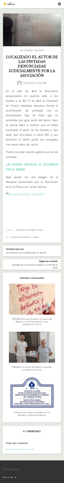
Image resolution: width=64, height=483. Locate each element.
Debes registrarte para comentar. (20, 449)
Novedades (32, 229)
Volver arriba (8, 477)
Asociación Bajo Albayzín (21, 237)
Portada (40, 229)
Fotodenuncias (21, 229)
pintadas (35, 237)
